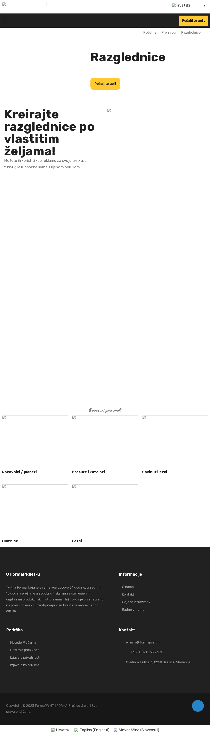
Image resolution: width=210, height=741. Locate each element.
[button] (5, 20)
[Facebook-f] (198, 706)
